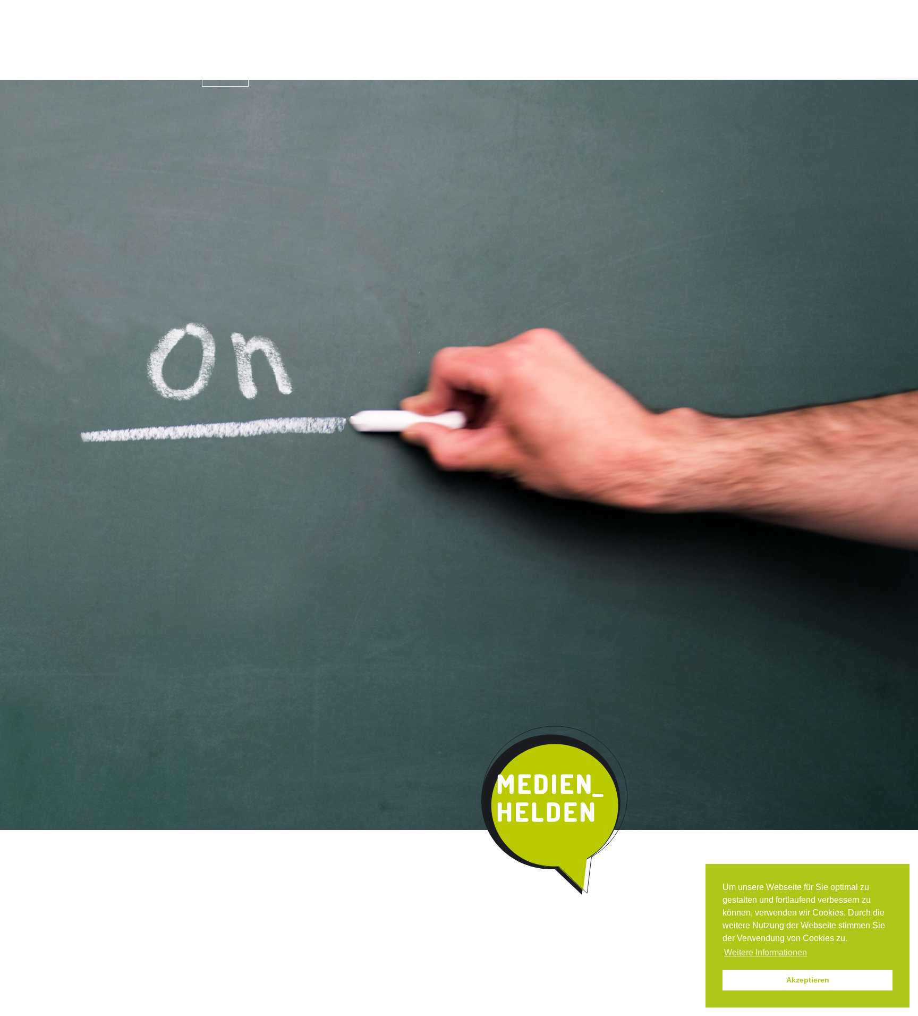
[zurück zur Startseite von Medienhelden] (555, 811)
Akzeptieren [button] (807, 980)
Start (225, 75)
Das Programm (303, 76)
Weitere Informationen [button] (765, 952)
